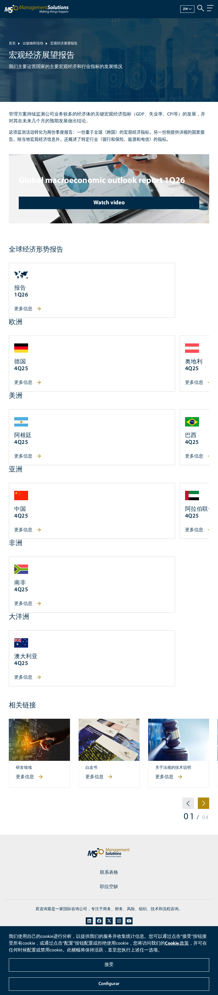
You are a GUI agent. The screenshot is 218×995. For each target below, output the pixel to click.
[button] (188, 805)
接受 (109, 965)
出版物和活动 (33, 43)
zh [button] (185, 9)
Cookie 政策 (177, 943)
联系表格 (109, 872)
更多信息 (23, 309)
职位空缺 (109, 887)
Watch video (109, 203)
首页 (12, 43)
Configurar (109, 984)
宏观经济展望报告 (63, 43)
